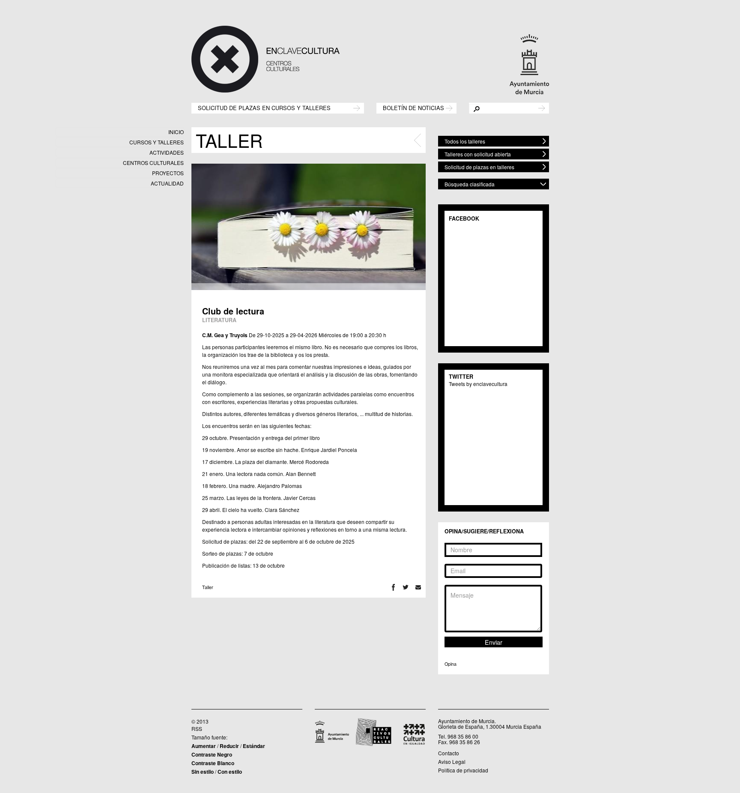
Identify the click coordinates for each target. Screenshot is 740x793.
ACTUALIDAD (167, 183)
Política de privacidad (463, 770)
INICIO (176, 131)
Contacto (448, 753)
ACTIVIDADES (166, 152)
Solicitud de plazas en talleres (479, 167)
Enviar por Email (418, 587)
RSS (196, 728)
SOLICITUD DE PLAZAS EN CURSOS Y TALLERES (264, 107)
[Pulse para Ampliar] (308, 227)
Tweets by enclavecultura (478, 383)
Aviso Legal (451, 761)
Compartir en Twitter (406, 587)
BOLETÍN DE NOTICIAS (413, 107)
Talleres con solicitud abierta (478, 154)
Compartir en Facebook (393, 587)
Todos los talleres (465, 141)
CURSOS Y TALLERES (156, 142)
